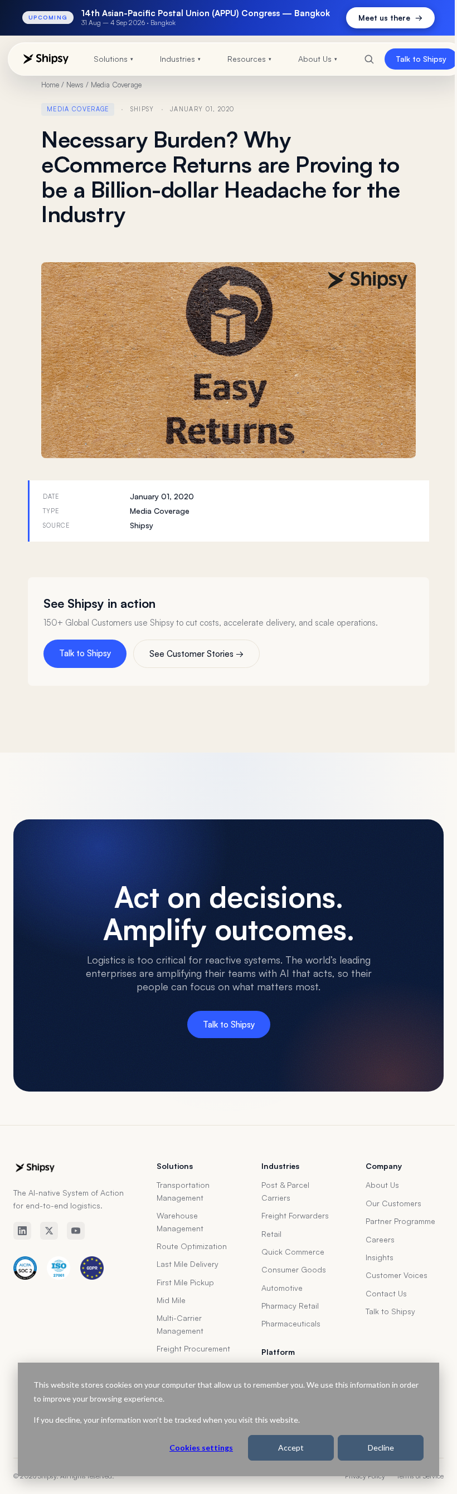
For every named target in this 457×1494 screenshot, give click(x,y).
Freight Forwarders (295, 1215)
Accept (282, 1447)
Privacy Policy (365, 1476)
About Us (313, 58)
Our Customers (393, 1203)
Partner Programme (400, 1221)
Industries (175, 58)
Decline (372, 1447)
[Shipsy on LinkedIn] (22, 1231)
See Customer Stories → (196, 653)
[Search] (361, 59)
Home (50, 84)
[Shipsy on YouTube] (76, 1231)
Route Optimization (192, 1246)
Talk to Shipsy (412, 58)
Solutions (109, 58)
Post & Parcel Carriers (285, 1191)
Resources (245, 58)
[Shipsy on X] (49, 1231)
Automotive (282, 1287)
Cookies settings (193, 1447)
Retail (271, 1234)
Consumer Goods (293, 1269)
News (75, 84)
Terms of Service (420, 1476)
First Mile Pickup (185, 1282)
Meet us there (382, 17)
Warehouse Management (180, 1221)
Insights (379, 1257)
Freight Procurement (193, 1348)
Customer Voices (396, 1275)
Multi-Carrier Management (180, 1324)
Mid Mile (171, 1300)
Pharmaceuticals (290, 1323)
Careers (380, 1239)
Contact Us (386, 1293)
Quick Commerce (292, 1251)
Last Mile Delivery (187, 1264)
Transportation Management (183, 1191)
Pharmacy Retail (290, 1305)
